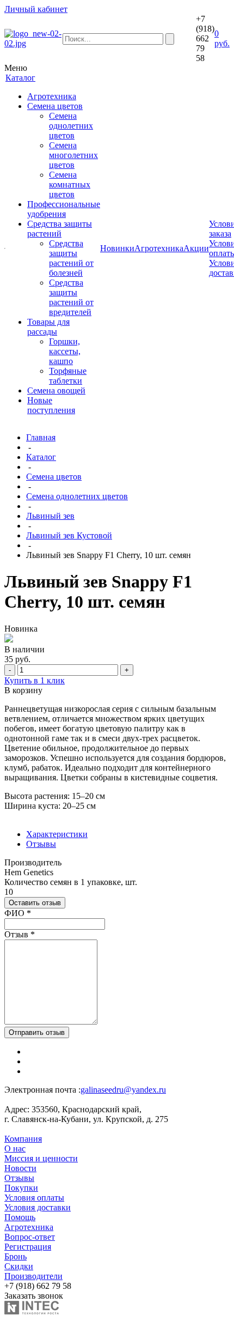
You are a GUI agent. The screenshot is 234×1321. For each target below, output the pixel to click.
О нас (15, 1148)
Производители (33, 1276)
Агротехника (51, 96)
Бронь (15, 1256)
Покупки (21, 1187)
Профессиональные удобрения (63, 209)
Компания (23, 1138)
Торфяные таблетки (68, 375)
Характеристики (57, 834)
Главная (41, 437)
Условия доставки (37, 1207)
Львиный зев (50, 515)
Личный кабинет (35, 9)
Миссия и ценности (41, 1158)
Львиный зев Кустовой (69, 535)
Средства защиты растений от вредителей (71, 297)
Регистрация (27, 1246)
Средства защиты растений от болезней (71, 258)
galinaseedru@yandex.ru (123, 1089)
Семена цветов (55, 106)
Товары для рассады (48, 326)
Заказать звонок (33, 1295)
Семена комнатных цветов (69, 184)
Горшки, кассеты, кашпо (65, 351)
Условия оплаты (34, 1197)
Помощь (19, 1217)
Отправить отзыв (37, 1032)
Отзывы (41, 844)
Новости (20, 1168)
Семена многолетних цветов (73, 155)
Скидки (18, 1266)
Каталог (41, 457)
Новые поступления (51, 405)
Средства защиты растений (59, 228)
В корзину (23, 690)
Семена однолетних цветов (71, 125)
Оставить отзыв (35, 903)
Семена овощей (56, 390)
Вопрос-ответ (29, 1236)
